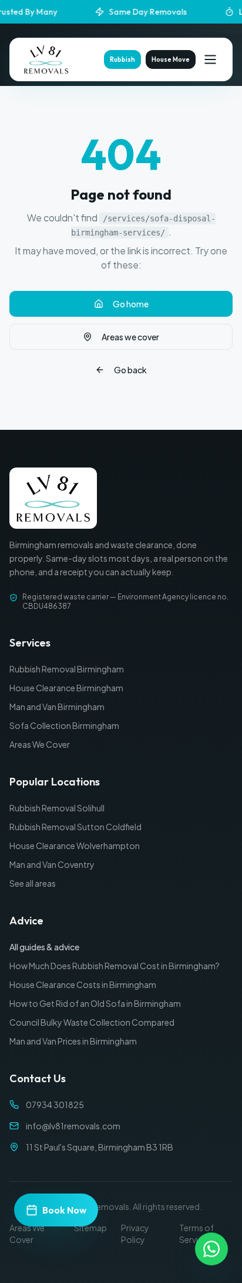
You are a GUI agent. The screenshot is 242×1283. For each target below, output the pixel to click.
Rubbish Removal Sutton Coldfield (75, 826)
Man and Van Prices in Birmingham (73, 1041)
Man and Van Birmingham (57, 706)
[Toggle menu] (210, 59)
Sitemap (90, 1227)
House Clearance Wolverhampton (74, 845)
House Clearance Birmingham (66, 687)
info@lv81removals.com (73, 1125)
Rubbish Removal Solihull (57, 808)
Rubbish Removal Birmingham (66, 669)
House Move (171, 59)
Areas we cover (130, 336)
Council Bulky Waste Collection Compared (91, 1022)
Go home (131, 304)
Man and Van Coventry (52, 864)
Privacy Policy (135, 1233)
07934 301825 (55, 1104)
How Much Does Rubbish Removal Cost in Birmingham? (114, 965)
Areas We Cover (39, 744)
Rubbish (122, 59)
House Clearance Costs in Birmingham (82, 984)
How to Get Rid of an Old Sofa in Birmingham (95, 1003)
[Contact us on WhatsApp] (211, 1248)
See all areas (32, 883)
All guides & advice (44, 946)
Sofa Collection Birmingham (64, 725)
